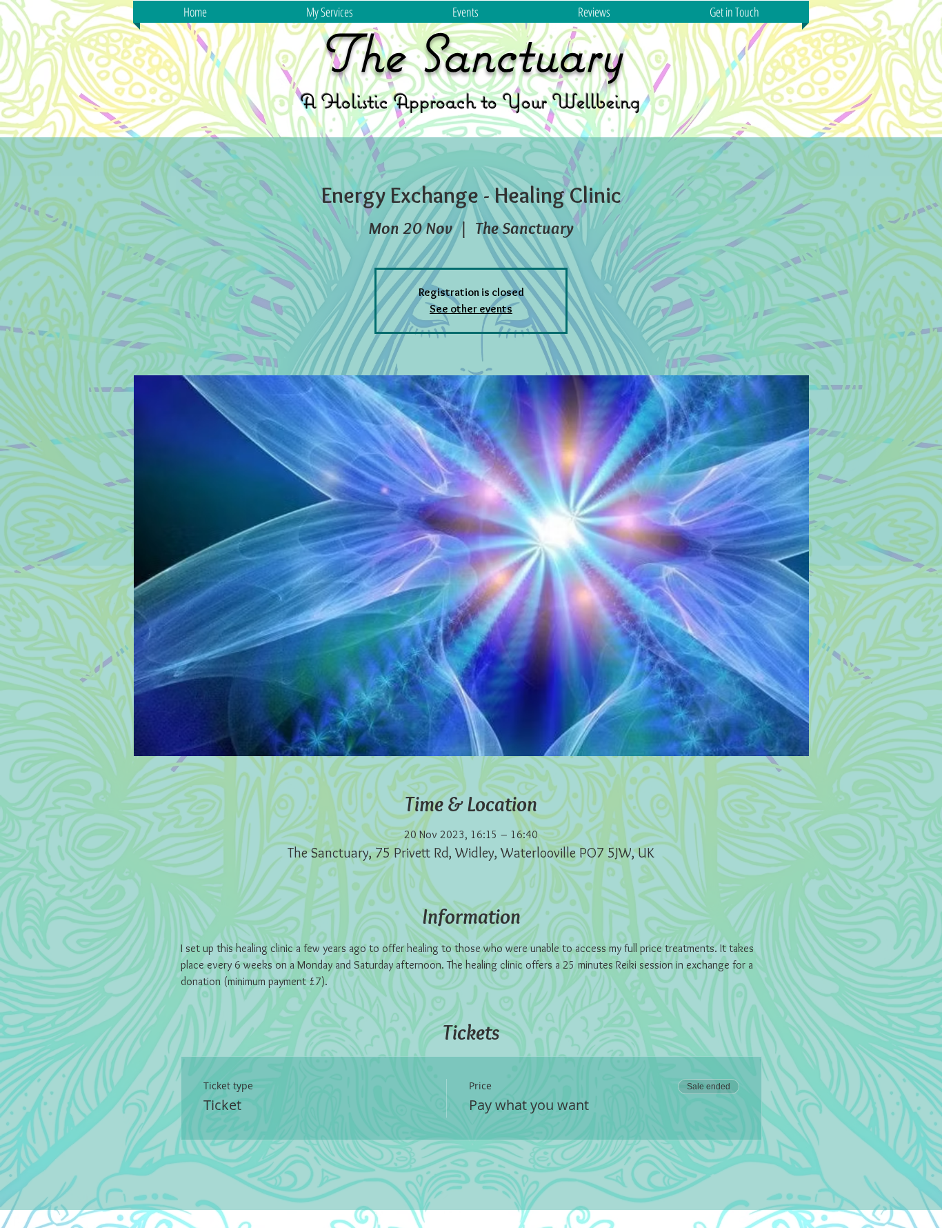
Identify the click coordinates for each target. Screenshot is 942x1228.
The (361, 52)
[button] (330, 12)
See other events (471, 308)
